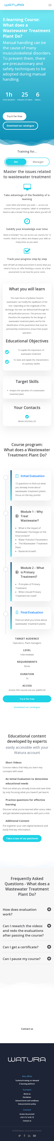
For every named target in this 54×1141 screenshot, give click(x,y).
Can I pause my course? (21, 958)
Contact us (27, 1121)
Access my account (27, 1114)
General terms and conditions (27, 1100)
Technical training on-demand (27, 1080)
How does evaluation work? (20, 911)
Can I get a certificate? (20, 947)
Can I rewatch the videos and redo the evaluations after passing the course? (23, 931)
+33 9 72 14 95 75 (27, 1117)
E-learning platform (27, 1084)
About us (27, 1094)
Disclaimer (27, 1097)
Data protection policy (27, 1104)
